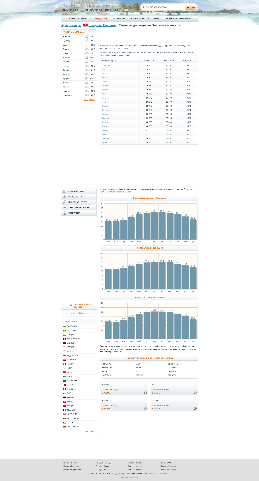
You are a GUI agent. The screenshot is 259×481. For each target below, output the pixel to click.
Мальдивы (72, 381)
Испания (71, 360)
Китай (70, 372)
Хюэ (119, 48)
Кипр (69, 368)
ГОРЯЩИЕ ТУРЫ (100, 19)
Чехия (70, 422)
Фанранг (105, 130)
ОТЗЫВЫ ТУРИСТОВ (139, 19)
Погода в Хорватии (168, 466)
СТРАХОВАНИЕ (75, 197)
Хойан (104, 94)
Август (139, 375)
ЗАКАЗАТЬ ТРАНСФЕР (78, 207)
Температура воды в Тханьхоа (149, 198)
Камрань (105, 118)
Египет (70, 343)
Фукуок (105, 114)
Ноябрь (172, 371)
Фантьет (105, 138)
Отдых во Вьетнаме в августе (79, 305)
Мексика (71, 389)
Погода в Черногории (72, 470)
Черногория (73, 418)
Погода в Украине (135, 470)
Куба (69, 376)
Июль (138, 371)
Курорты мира (71, 25)
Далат (65, 45)
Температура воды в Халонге (149, 297)
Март (105, 371)
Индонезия (72, 356)
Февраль (107, 368)
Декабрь (172, 375)
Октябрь (172, 368)
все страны (90, 431)
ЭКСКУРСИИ (119, 19)
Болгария (72, 326)
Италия (70, 364)
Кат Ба (104, 82)
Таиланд (71, 397)
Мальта (70, 385)
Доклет (105, 90)
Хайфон (105, 98)
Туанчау (105, 86)
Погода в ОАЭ (166, 463)
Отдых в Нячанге (79, 313)
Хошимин (106, 122)
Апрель (107, 375)
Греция (70, 335)
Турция (70, 406)
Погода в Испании (135, 466)
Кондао (105, 106)
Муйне (104, 142)
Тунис (70, 402)
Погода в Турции (135, 463)
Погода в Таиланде (103, 463)
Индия (70, 351)
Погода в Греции (102, 466)
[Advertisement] (149, 35)
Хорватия (72, 414)
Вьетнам (71, 330)
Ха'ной (66, 83)
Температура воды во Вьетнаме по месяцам (149, 358)
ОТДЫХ (157, 19)
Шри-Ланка (72, 427)
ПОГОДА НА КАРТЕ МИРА (76, 19)
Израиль (71, 347)
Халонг (125, 48)
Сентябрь (173, 364)
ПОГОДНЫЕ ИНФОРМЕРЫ (178, 19)
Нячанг (105, 102)
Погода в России (102, 470)
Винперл (105, 110)
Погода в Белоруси (168, 470)
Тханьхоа (112, 48)
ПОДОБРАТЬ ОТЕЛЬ (77, 202)
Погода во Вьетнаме (102, 25)
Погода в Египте (70, 463)
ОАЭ (69, 393)
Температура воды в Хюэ (149, 248)
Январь (107, 364)
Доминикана (73, 339)
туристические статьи (159, 474)
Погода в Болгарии (71, 466)
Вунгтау (105, 126)
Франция (71, 410)
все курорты (89, 99)
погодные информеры (121, 474)
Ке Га (104, 134)
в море (110, 391)
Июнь (139, 368)
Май (138, 364)
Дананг (105, 78)
